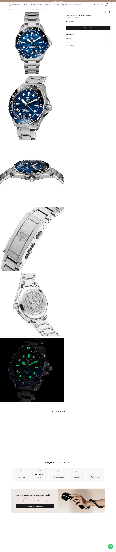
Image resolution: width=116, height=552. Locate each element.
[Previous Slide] (1, 1)
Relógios (13, 9)
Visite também (103, 9)
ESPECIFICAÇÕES (70, 45)
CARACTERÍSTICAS (71, 42)
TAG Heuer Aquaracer (26, 9)
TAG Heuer (18, 9)
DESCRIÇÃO (69, 38)
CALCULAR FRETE (70, 34)
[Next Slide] (115, 1)
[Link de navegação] (14, 4)
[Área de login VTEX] (94, 5)
